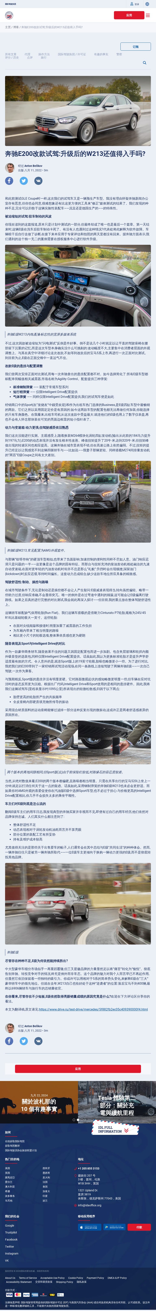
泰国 (45, 1186)
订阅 (136, 46)
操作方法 (44, 54)
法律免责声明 (12, 1302)
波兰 (45, 1200)
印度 (45, 1196)
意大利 (46, 1177)
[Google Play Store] (114, 1227)
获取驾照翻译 (12, 1145)
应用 (129, 15)
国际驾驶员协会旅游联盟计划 (21, 1150)
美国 (7, 1168)
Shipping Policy (64, 1282)
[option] (39, 1103)
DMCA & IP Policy (117, 1278)
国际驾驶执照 (10, 4)
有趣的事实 (101, 54)
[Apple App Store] (89, 1227)
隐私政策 (82, 1281)
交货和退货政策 (43, 1281)
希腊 (7, 1191)
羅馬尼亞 (10, 1177)
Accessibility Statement (19, 1282)
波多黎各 (10, 1196)
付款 (139, 1227)
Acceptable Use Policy (52, 1278)
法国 (45, 1182)
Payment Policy (95, 1278)
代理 (27, 54)
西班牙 (46, 1168)
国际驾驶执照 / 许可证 (72, 54)
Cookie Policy (75, 1278)
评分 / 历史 (12, 57)
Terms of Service (28, 1278)
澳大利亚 (10, 1186)
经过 (30, 165)
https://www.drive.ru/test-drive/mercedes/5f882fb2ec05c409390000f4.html (93, 1009)
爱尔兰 (8, 1182)
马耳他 (8, 1200)
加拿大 (46, 1191)
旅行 (44, 57)
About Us (10, 1278)
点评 (30, 57)
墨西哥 (46, 1172)
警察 (119, 54)
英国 (7, 1172)
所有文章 (10, 54)
